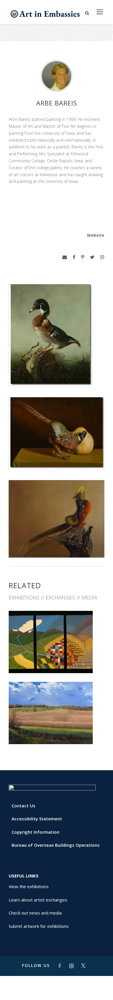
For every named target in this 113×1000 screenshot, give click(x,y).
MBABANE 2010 (56, 660)
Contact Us (23, 805)
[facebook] (74, 257)
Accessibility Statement (37, 819)
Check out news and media (35, 913)
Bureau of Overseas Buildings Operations (56, 845)
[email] (64, 257)
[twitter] (92, 257)
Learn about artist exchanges (38, 900)
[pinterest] (82, 257)
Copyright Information (35, 832)
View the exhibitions (29, 886)
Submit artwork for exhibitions (39, 926)
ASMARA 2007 (56, 731)
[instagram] (102, 257)
